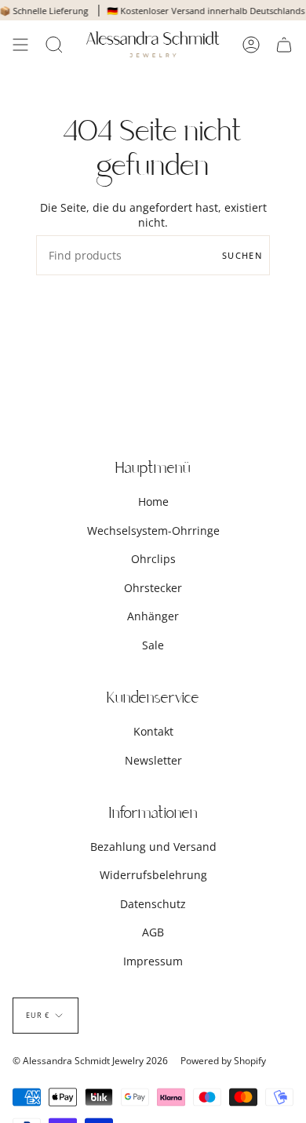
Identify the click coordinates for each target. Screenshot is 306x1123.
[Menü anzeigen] (20, 44)
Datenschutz (153, 903)
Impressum (153, 961)
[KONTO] (251, 44)
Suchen (242, 255)
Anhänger (153, 616)
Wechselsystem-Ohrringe (153, 530)
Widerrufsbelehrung (153, 874)
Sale (153, 645)
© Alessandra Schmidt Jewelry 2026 (90, 1060)
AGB (153, 932)
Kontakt (153, 731)
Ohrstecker (153, 587)
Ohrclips (153, 558)
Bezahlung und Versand (153, 846)
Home (153, 501)
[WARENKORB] (284, 44)
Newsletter (153, 760)
